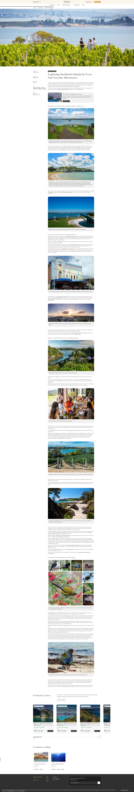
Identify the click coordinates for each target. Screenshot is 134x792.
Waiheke (57, 376)
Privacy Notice (10, 790)
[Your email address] (99, 782)
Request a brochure (36, 780)
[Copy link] (38, 94)
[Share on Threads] (36, 94)
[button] (99, 737)
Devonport (78, 147)
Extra (47, 781)
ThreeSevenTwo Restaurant (83, 552)
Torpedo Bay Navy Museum (67, 248)
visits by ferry (80, 89)
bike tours (77, 430)
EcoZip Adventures (70, 549)
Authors (47, 780)
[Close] (132, 790)
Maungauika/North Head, (67, 192)
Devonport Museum (62, 296)
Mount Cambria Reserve (57, 297)
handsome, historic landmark (63, 89)
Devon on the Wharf (83, 332)
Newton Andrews (72, 244)
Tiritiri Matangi (51, 612)
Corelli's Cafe (78, 334)
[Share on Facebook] (34, 94)
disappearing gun (69, 236)
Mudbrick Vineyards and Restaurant (63, 535)
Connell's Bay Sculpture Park (74, 545)
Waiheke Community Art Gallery (59, 532)
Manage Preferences (124, 790)
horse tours (70, 430)
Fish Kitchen (75, 332)
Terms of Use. (22, 790)
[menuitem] (52, 5)
